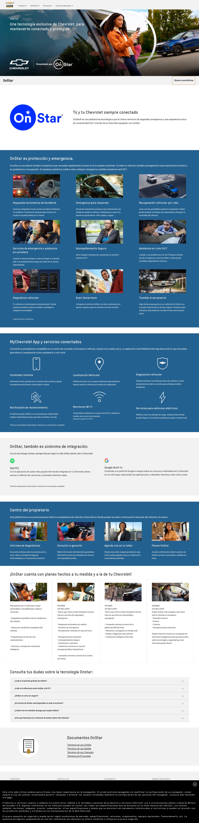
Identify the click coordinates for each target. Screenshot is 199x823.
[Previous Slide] (2, 42)
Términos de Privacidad (79, 756)
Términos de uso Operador (80, 752)
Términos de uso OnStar (79, 745)
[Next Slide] (196, 42)
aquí (9, 797)
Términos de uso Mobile (79, 748)
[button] (99, 681)
